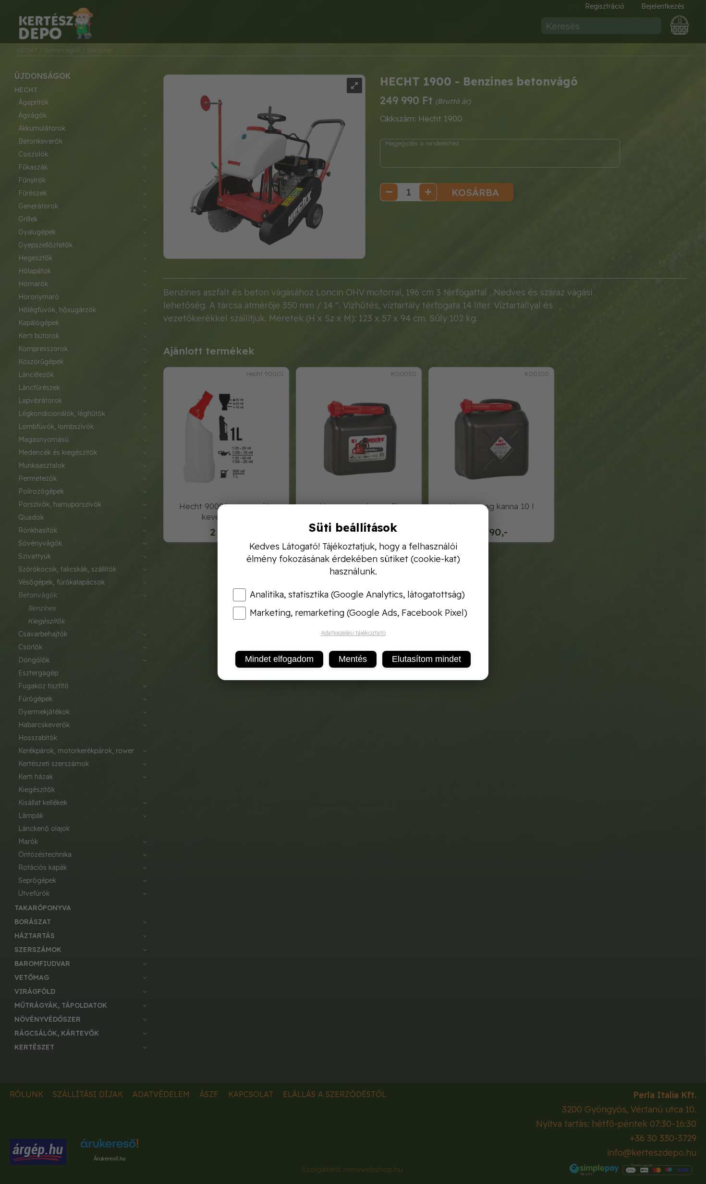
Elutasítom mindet (426, 659)
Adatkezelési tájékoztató (353, 632)
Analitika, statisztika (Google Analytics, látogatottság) (357, 594)
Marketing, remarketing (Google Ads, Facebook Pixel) (358, 613)
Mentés (353, 659)
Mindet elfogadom (279, 659)
